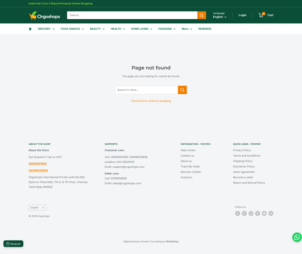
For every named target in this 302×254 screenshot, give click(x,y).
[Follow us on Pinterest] (257, 213)
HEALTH (116, 28)
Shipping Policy (243, 161)
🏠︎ (30, 28)
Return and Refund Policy (249, 182)
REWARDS (204, 28)
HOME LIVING (139, 28)
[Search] (201, 15)
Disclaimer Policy (244, 166)
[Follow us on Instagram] (251, 213)
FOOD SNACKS (70, 28)
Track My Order (190, 166)
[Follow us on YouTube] (264, 213)
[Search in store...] (182, 90)
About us (186, 161)
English (34, 207)
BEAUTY (95, 28)
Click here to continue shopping (151, 101)
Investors (186, 177)
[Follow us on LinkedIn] (270, 213)
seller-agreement (244, 172)
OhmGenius (172, 241)
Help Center (188, 150)
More (185, 28)
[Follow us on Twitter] (244, 213)
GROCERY (44, 28)
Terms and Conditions (246, 155)
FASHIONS (165, 28)
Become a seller (243, 177)
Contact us (187, 155)
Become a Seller (191, 172)
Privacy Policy (242, 150)
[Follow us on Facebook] (237, 213)
